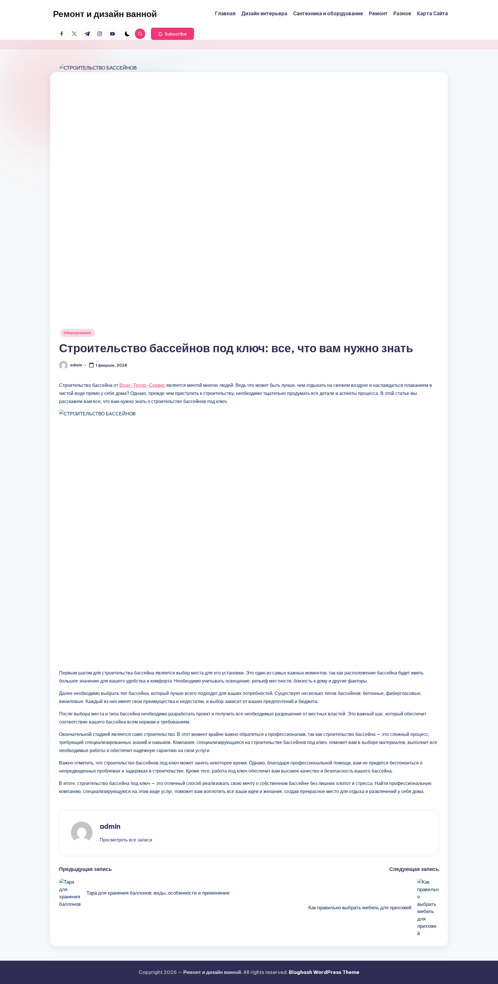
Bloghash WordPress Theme (324, 972)
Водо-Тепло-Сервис (142, 385)
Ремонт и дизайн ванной (105, 13)
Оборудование (77, 333)
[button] (172, 34)
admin (110, 826)
